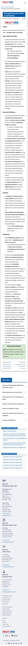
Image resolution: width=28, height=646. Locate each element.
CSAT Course (5, 603)
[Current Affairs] (8, 2)
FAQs (3, 620)
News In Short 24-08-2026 (9, 431)
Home (2, 7)
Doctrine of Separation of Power (10, 408)
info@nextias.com (7, 515)
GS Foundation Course (7, 595)
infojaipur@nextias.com (8, 566)
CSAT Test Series (6, 609)
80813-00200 (6, 513)
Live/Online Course (6, 597)
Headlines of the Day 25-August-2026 (12, 457)
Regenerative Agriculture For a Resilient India (14, 447)
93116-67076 (6, 540)
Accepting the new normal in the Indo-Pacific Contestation (20, 366)
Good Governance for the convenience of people (13, 398)
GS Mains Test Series (6, 611)
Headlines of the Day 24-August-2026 (12, 459)
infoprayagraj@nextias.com (9, 591)
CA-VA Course (5, 601)
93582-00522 (6, 565)
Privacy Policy (5, 624)
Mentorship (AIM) (6, 599)
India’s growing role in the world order (12, 392)
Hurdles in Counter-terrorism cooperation (13, 404)
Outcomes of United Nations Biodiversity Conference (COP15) (7, 366)
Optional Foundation (6, 613)
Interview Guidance (6, 615)
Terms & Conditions (6, 626)
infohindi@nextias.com (8, 542)
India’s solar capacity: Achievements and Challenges (12, 414)
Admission (4, 618)
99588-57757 (6, 590)
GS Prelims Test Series (7, 607)
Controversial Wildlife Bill (8, 420)
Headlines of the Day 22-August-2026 (12, 462)
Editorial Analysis (9, 7)
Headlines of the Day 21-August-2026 (12, 465)
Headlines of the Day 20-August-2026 (12, 468)
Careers (4, 622)
